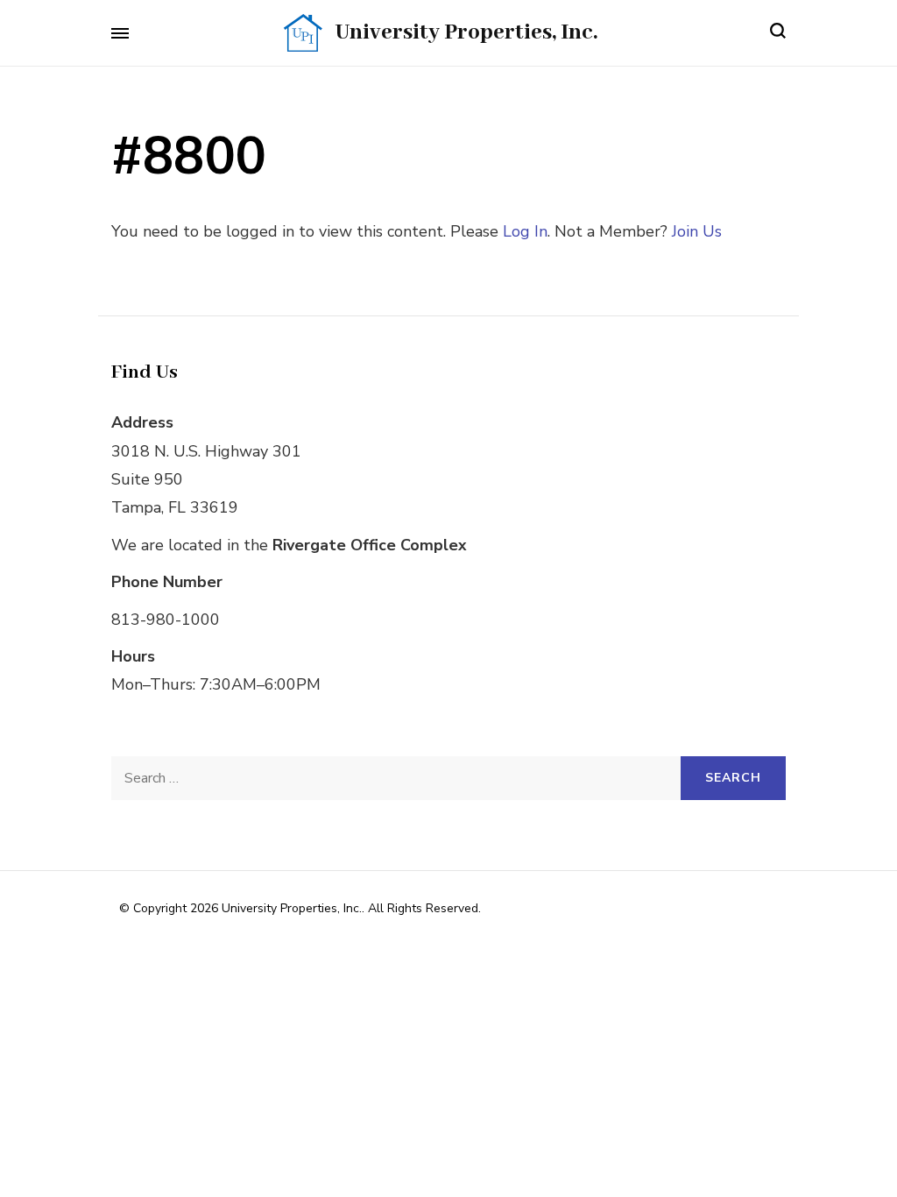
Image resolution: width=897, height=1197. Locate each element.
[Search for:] (396, 778)
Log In (525, 231)
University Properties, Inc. (466, 32)
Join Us (697, 231)
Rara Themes (684, 908)
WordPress (455, 930)
